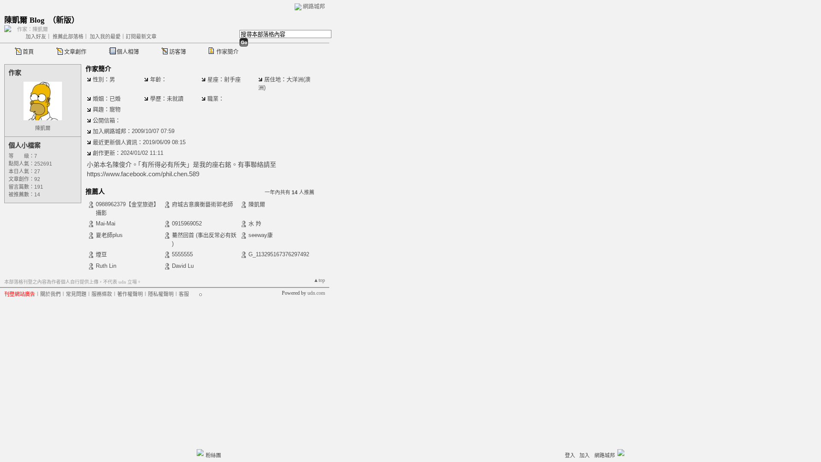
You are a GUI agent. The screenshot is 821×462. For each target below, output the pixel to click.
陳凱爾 (42, 128)
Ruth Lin (106, 266)
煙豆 (101, 254)
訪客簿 (177, 51)
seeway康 (260, 235)
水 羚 (254, 223)
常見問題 (76, 294)
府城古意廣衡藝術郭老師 (202, 204)
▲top (319, 280)
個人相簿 (128, 51)
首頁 (28, 51)
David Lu (183, 266)
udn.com (316, 293)
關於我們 (50, 294)
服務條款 (102, 294)
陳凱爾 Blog (24, 20)
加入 (584, 456)
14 (37, 195)
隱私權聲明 (161, 294)
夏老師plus (109, 235)
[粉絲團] (200, 452)
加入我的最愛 (105, 37)
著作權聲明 (130, 294)
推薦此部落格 (68, 37)
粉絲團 (213, 456)
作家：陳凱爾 (32, 30)
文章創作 (75, 51)
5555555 (182, 254)
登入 (570, 456)
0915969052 (187, 223)
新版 (63, 20)
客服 (184, 294)
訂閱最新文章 (141, 37)
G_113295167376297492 (278, 254)
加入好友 (36, 37)
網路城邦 (314, 6)
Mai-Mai (105, 223)
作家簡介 (227, 51)
